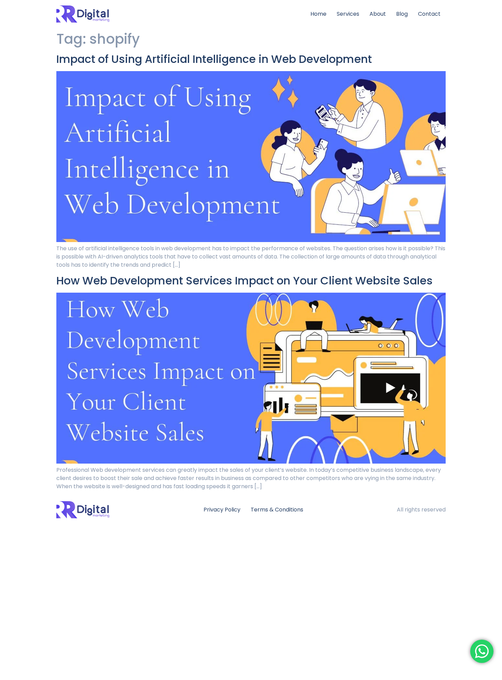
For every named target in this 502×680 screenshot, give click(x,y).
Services (348, 14)
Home (318, 14)
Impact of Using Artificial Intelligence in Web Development (214, 59)
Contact (429, 14)
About (377, 14)
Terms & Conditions (277, 510)
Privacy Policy (222, 510)
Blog (402, 14)
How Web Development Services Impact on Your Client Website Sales (244, 280)
